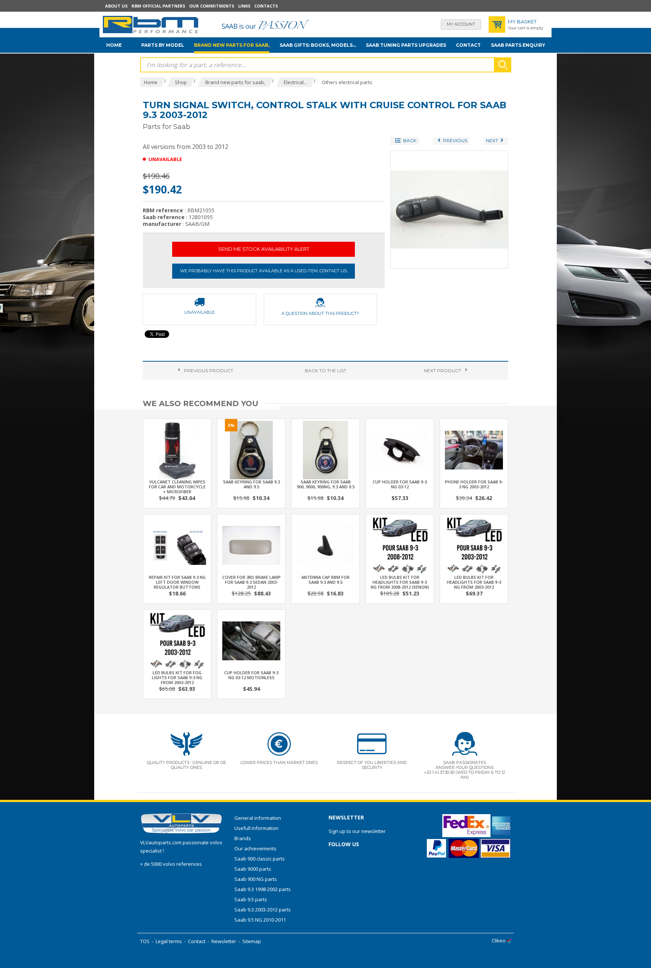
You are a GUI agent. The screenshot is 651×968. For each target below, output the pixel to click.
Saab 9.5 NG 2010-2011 (260, 919)
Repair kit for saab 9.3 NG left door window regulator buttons (177, 582)
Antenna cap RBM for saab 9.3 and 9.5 (325, 579)
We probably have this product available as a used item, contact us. (263, 270)
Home (114, 45)
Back (325, 370)
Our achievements (255, 848)
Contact (468, 45)
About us (116, 6)
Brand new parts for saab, (231, 45)
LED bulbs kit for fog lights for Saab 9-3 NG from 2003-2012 (177, 677)
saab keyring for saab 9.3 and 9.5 (251, 484)
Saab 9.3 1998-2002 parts (262, 889)
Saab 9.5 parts (250, 899)
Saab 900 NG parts (255, 879)
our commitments (211, 6)
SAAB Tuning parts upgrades (406, 45)
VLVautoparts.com (161, 842)
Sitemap (251, 941)
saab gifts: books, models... (318, 45)
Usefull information (256, 828)
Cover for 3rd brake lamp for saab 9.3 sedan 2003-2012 (251, 582)
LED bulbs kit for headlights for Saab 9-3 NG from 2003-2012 (474, 582)
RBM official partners (158, 6)
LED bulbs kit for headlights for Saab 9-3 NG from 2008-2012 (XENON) (400, 582)
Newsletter (223, 941)
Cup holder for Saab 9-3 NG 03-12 (400, 484)
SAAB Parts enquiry (518, 45)
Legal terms (169, 941)
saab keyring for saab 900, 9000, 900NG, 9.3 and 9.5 (326, 484)
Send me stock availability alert (263, 249)
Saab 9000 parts (252, 868)
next (442, 370)
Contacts (266, 6)
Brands (242, 838)
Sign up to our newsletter (357, 831)
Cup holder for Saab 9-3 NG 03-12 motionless (251, 675)
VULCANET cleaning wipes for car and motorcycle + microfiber (177, 486)
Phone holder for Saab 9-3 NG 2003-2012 (474, 484)
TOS (145, 941)
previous (208, 370)
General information (257, 818)
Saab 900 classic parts (259, 858)
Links (244, 6)
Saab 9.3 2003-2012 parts (262, 909)
